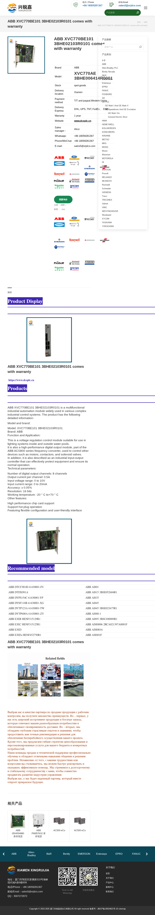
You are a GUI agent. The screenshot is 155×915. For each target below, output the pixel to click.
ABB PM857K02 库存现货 (39, 833)
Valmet (105, 204)
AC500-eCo (59, 830)
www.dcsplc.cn (82, 121)
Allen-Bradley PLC (110, 68)
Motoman (106, 155)
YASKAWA (107, 222)
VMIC (104, 207)
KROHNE (106, 136)
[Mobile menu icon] (145, 8)
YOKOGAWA (108, 226)
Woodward (106, 215)
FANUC (105, 90)
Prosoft (105, 173)
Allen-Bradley (31, 854)
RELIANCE (107, 177)
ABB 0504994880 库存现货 (18, 833)
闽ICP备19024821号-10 (108, 909)
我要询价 (63, 199)
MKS (104, 143)
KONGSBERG (108, 132)
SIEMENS (106, 192)
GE (103, 98)
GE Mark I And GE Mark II (116, 105)
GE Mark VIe (114, 113)
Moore (104, 151)
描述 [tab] (10, 292)
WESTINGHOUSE (110, 211)
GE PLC (105, 102)
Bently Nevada (108, 72)
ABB (63, 205)
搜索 (140, 47)
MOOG (105, 147)
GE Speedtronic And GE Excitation (120, 109)
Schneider (106, 188)
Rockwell (106, 185)
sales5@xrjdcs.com (130, 5)
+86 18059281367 (92, 5)
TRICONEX (107, 200)
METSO (105, 139)
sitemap (122, 909)
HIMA (104, 121)
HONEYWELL (108, 124)
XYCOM (105, 219)
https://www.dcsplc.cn (21, 380)
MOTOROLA (107, 158)
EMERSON (107, 79)
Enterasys (106, 83)
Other (104, 166)
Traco (104, 196)
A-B (103, 60)
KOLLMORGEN (109, 128)
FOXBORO (107, 94)
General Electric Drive (117, 117)
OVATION (106, 170)
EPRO (105, 87)
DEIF (104, 75)
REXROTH (107, 181)
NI (103, 162)
